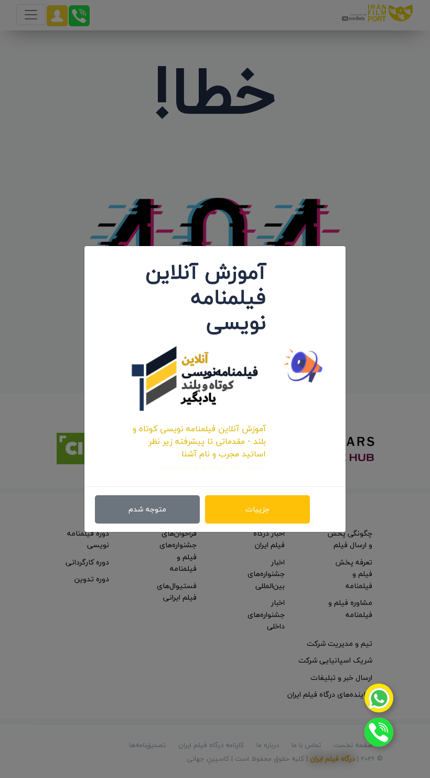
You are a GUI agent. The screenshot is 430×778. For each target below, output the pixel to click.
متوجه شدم (147, 509)
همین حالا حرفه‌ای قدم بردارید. (211, 466)
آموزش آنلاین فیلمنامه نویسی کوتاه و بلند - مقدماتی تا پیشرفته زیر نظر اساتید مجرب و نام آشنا (199, 441)
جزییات (257, 509)
